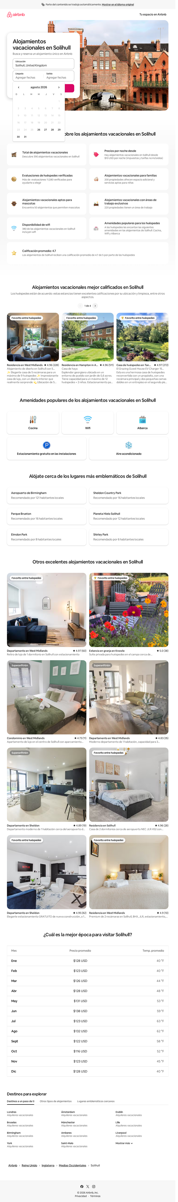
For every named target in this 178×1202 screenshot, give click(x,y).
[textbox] (28, 77)
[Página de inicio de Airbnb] (16, 14)
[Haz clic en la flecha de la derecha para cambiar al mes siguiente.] (59, 87)
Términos (95, 1196)
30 (18, 136)
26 (38, 129)
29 (59, 129)
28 (52, 129)
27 (45, 129)
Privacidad (81, 1196)
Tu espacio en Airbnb (152, 14)
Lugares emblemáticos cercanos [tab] (96, 1101)
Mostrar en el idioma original (118, 4)
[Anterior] (80, 306)
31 (25, 136)
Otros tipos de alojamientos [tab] (56, 1101)
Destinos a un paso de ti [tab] (20, 1101)
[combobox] (43, 65)
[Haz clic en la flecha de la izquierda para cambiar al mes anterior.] (19, 87)
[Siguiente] (95, 306)
